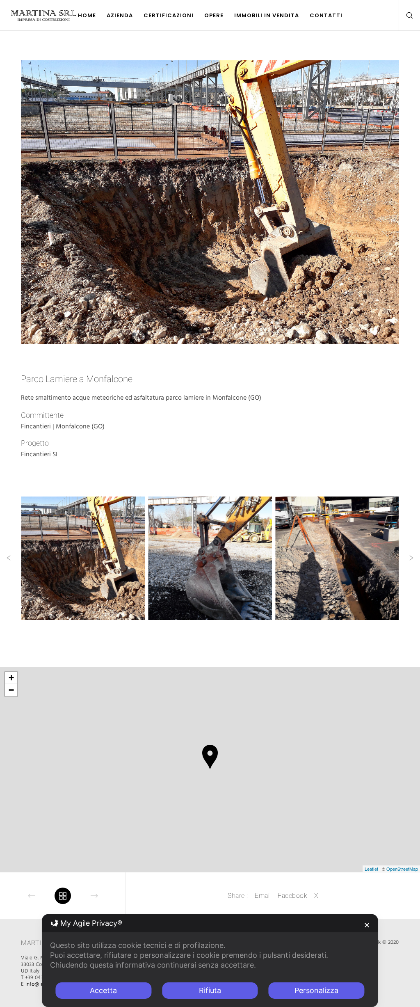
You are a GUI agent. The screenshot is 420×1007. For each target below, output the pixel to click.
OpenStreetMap (402, 868)
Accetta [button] (103, 990)
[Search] (406, 15)
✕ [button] (367, 925)
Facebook (292, 895)
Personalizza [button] (316, 990)
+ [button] (11, 678)
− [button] (11, 690)
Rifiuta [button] (210, 990)
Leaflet (371, 868)
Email (263, 895)
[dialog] (210, 960)
